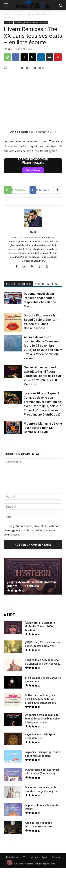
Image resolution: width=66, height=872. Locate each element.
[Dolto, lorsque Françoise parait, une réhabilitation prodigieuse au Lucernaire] (13, 700)
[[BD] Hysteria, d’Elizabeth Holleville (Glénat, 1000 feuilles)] (33, 576)
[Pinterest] (58, 57)
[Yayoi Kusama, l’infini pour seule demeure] (13, 739)
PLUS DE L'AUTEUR (46, 284)
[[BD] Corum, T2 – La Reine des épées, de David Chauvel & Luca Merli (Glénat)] (13, 647)
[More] (57, 190)
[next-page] (12, 441)
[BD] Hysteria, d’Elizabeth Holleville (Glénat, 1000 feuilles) (32, 584)
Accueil (7, 14)
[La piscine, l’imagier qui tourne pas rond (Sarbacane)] (13, 756)
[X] (24, 57)
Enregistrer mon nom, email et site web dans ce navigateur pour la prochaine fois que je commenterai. (32, 530)
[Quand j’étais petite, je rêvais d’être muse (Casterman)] (13, 775)
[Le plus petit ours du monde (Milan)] (13, 810)
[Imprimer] (49, 57)
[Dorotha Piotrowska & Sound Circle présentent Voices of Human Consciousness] (13, 323)
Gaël (10, 48)
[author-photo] (33, 227)
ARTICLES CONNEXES (18, 284)
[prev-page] (6, 441)
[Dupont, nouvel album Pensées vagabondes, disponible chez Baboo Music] (13, 298)
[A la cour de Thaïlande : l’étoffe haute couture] (13, 828)
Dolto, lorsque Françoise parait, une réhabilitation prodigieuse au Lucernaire (40, 699)
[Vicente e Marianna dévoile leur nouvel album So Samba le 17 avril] (13, 428)
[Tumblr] (41, 267)
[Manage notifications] (9, 862)
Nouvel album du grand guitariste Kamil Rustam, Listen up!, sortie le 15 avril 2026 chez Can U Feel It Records (43, 375)
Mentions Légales (40, 857)
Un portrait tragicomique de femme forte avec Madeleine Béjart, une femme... (42, 718)
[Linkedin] (41, 57)
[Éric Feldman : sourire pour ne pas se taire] (13, 682)
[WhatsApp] (7, 57)
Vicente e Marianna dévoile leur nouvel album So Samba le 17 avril (43, 428)
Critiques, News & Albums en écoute (31, 22)
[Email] (32, 57)
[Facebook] (15, 57)
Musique (18, 14)
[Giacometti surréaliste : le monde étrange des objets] (13, 792)
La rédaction (12, 857)
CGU (24, 857)
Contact (56, 857)
